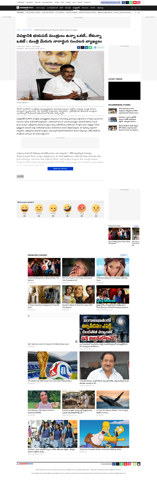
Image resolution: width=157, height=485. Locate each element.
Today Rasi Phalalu (48, 12)
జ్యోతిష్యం (100, 8)
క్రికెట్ (61, 8)
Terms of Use (51, 469)
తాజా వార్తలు (40, 8)
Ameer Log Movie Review (122, 12)
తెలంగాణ (85, 8)
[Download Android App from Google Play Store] (135, 464)
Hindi (74, 2)
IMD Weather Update (33, 12)
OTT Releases (59, 12)
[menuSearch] (139, 8)
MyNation (87, 2)
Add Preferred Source (109, 2)
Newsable (29, 2)
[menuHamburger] (136, 8)
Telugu (56, 2)
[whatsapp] (131, 2)
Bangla (68, 2)
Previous (135, 12)
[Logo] (26, 8)
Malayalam (21, 2)
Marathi (79, 2)
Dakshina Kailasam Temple (87, 12)
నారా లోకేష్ (20, 176)
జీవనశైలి (68, 8)
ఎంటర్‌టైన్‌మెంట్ (52, 8)
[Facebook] (123, 2)
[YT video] (135, 2)
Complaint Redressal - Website (85, 469)
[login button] (132, 8)
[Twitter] (127, 2)
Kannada (37, 2)
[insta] (138, 2)
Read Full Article (60, 168)
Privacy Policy (61, 469)
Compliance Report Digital (105, 469)
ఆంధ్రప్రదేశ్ (76, 8)
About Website (41, 469)
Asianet (25, 463)
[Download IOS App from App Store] (138, 464)
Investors (118, 469)
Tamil (62, 2)
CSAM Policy (70, 469)
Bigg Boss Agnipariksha (105, 12)
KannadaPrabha (47, 2)
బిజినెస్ (92, 8)
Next (138, 12)
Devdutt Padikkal (71, 12)
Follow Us (100, 47)
